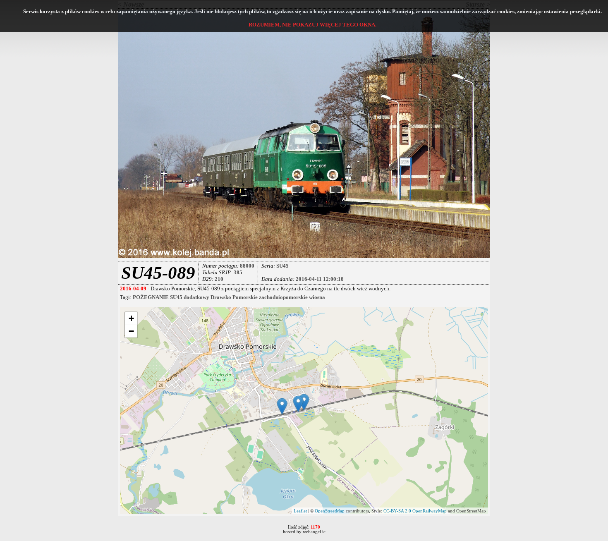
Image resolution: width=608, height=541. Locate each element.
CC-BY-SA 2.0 (397, 510)
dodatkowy (196, 297)
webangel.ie (314, 531)
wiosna (317, 297)
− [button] (131, 331)
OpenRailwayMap (429, 510)
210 (219, 279)
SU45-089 (158, 272)
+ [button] (131, 318)
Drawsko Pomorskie (234, 297)
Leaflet (300, 510)
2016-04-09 (133, 288)
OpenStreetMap (330, 510)
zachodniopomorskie (283, 297)
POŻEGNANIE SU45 (157, 297)
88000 (247, 266)
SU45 (282, 266)
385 (238, 272)
